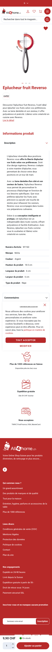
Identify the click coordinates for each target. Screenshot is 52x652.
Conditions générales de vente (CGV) (20, 529)
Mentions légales (11, 534)
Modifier (25, 346)
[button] (26, 3)
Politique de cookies (12, 544)
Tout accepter (26, 340)
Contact (6, 550)
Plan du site (8, 555)
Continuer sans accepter (29, 306)
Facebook (5, 470)
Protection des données (14, 539)
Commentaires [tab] (11, 297)
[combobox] (26, 19)
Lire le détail (8, 120)
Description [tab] (9, 143)
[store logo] (11, 11)
